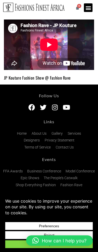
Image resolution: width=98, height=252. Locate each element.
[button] (88, 7)
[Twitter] (43, 107)
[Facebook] (31, 107)
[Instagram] (54, 107)
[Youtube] (66, 107)
